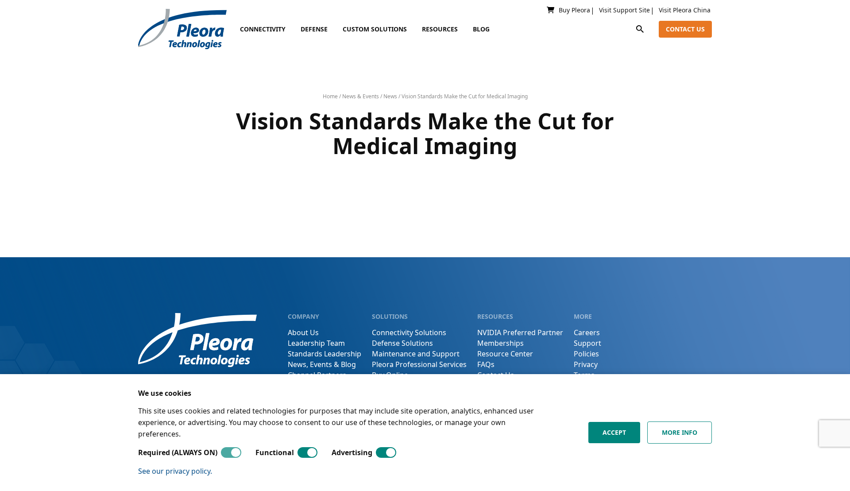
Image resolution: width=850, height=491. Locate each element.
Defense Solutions (402, 343)
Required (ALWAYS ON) (177, 452)
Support (587, 343)
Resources (440, 29)
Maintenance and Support (416, 354)
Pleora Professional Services (419, 364)
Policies (586, 354)
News (390, 96)
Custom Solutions (375, 29)
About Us (303, 332)
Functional (274, 452)
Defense (314, 29)
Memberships (500, 343)
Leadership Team (316, 343)
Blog (481, 29)
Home (330, 96)
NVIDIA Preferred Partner (520, 332)
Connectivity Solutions (409, 332)
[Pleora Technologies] (182, 29)
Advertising (352, 452)
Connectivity (263, 29)
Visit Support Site (624, 10)
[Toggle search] (640, 29)
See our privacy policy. (175, 471)
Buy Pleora (574, 10)
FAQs (486, 364)
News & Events (360, 96)
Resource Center (505, 354)
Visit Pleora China (685, 10)
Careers (587, 332)
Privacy (586, 364)
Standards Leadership (324, 354)
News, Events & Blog (322, 364)
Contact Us (685, 29)
